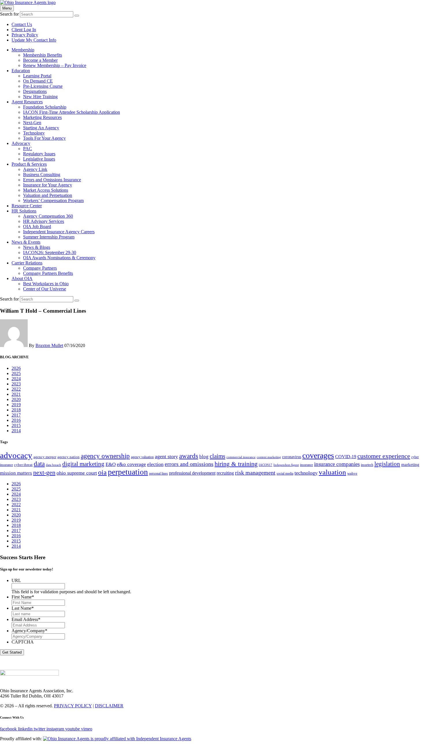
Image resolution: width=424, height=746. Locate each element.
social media (285, 473)
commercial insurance (241, 457)
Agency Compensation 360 (48, 216)
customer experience (383, 456)
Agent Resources (27, 101)
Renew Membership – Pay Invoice (54, 65)
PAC (27, 148)
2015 (16, 425)
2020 (16, 399)
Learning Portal (37, 75)
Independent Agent (286, 465)
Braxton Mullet (49, 345)
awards (188, 456)
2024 (16, 378)
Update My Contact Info (34, 40)
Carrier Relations (27, 262)
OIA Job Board (37, 226)
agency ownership (105, 456)
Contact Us (22, 24)
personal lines (158, 473)
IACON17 (265, 465)
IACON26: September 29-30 (49, 252)
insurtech (367, 465)
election (155, 464)
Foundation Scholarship (44, 107)
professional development (192, 473)
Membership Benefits (42, 55)
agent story (166, 456)
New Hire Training (40, 96)
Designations (35, 91)
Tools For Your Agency (44, 138)
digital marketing (83, 464)
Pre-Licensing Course (43, 86)
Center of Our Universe (44, 288)
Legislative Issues (39, 158)
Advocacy (21, 143)
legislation (387, 464)
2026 (16, 368)
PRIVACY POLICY (73, 705)
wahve (352, 473)
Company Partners (40, 268)
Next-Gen (32, 122)
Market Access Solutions (45, 190)
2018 (16, 409)
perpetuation (128, 472)
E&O (111, 464)
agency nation (68, 457)
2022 (16, 389)
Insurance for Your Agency (47, 184)
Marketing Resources (42, 117)
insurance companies (337, 464)
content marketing (269, 457)
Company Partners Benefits (48, 273)
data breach (53, 465)
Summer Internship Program (48, 236)
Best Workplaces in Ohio (46, 283)
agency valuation (142, 457)
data (39, 463)
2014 (16, 430)
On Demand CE (38, 81)
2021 (16, 394)
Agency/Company (29, 630)
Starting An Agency (41, 127)
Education (21, 70)
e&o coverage (131, 464)
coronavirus (291, 456)
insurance (306, 465)
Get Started (12, 652)
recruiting (225, 473)
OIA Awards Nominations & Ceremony (59, 257)
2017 (16, 415)
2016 (16, 420)
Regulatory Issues (39, 153)
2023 (16, 383)
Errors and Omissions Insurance (52, 179)
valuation (332, 472)
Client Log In (24, 29)
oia (102, 472)
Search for (9, 14)
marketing (410, 464)
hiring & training (236, 463)
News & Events (26, 242)
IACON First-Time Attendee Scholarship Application (71, 112)
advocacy (16, 455)
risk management (255, 472)
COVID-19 (345, 456)
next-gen (44, 472)
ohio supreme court (77, 473)
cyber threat (23, 464)
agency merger (44, 457)
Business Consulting (41, 174)
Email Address (26, 619)
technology (306, 473)
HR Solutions (24, 210)
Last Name (23, 608)
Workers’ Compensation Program (53, 200)
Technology (34, 132)
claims (217, 456)
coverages (318, 455)
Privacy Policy (25, 34)
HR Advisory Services (43, 221)
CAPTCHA (23, 641)
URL (16, 580)
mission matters (16, 473)
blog (204, 456)
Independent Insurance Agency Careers (59, 231)
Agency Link (35, 169)
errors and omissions (189, 464)
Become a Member (40, 60)
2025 (16, 373)
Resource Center (27, 205)
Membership (23, 49)
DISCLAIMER (109, 705)
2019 (16, 404)
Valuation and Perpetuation (47, 195)
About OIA (22, 278)
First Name (23, 596)
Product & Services (29, 164)
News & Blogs (36, 247)
